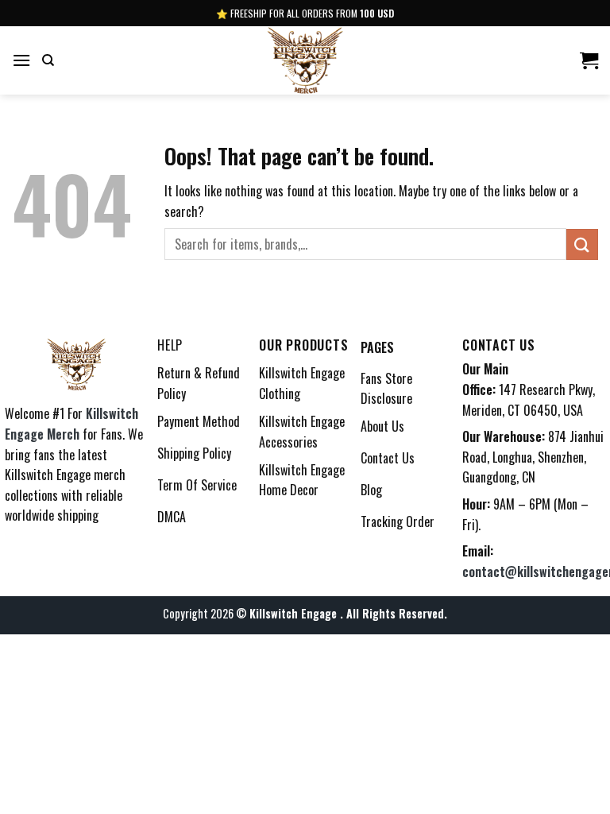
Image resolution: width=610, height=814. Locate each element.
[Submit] (582, 244)
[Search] (48, 60)
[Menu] (21, 60)
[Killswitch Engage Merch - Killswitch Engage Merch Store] (305, 60)
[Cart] (589, 60)
